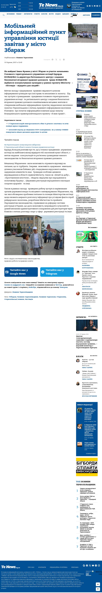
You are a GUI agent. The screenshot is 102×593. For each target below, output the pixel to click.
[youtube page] (94, 6)
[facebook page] (90, 6)
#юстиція (29, 299)
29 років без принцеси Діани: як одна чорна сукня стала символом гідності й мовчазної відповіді (90, 142)
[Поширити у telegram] (64, 59)
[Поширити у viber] (60, 59)
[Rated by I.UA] (97, 573)
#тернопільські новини (14, 299)
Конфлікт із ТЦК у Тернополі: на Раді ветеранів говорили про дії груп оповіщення (88, 547)
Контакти (42, 567)
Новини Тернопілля (24, 58)
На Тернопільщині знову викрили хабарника (22, 145)
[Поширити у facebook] (52, 59)
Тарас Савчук (87, 367)
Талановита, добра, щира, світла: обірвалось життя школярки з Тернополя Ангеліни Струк (87, 516)
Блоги (44, 14)
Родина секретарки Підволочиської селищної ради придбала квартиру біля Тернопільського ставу (90, 120)
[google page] (87, 6)
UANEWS (96, 15)
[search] (3, 15)
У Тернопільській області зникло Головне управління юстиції (29, 147)
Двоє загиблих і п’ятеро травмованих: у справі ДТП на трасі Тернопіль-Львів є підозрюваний (88, 538)
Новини (11, 14)
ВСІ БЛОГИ (94, 355)
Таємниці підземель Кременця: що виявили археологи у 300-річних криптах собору (85, 210)
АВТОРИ (86, 15)
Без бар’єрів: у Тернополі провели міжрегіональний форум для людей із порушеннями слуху (86, 220)
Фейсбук (32, 287)
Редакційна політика (58, 567)
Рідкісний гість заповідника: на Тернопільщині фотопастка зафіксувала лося (87, 189)
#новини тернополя (47, 297)
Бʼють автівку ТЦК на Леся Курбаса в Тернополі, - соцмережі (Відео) (88, 499)
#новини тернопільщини (27, 297)
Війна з (74, 15)
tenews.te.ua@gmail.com (14, 285)
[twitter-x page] (92, 6)
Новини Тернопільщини (22, 292)
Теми (18, 14)
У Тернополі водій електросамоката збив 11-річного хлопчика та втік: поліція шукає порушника (86, 199)
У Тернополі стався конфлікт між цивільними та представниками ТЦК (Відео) (87, 507)
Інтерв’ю (28, 14)
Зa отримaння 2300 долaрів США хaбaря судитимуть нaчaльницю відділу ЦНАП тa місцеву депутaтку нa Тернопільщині (87, 527)
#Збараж (12, 297)
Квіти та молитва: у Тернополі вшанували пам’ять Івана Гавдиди (84, 155)
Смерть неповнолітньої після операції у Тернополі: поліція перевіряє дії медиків (88, 491)
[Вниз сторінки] (98, 589)
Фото (51, 14)
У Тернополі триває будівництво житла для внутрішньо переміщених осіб (90, 177)
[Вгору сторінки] (98, 584)
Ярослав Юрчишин (89, 396)
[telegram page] (97, 6)
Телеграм (64, 287)
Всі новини (93, 227)
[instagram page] (99, 6)
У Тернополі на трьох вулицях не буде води (84, 132)
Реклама (74, 567)
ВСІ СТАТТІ (94, 246)
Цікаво (65, 14)
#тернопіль (61, 297)
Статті (37, 14)
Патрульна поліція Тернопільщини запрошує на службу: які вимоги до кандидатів (78, 6)
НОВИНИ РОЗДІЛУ (91, 453)
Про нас (31, 567)
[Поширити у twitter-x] (56, 59)
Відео (58, 14)
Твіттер (58, 285)
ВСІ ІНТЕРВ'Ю (93, 316)
